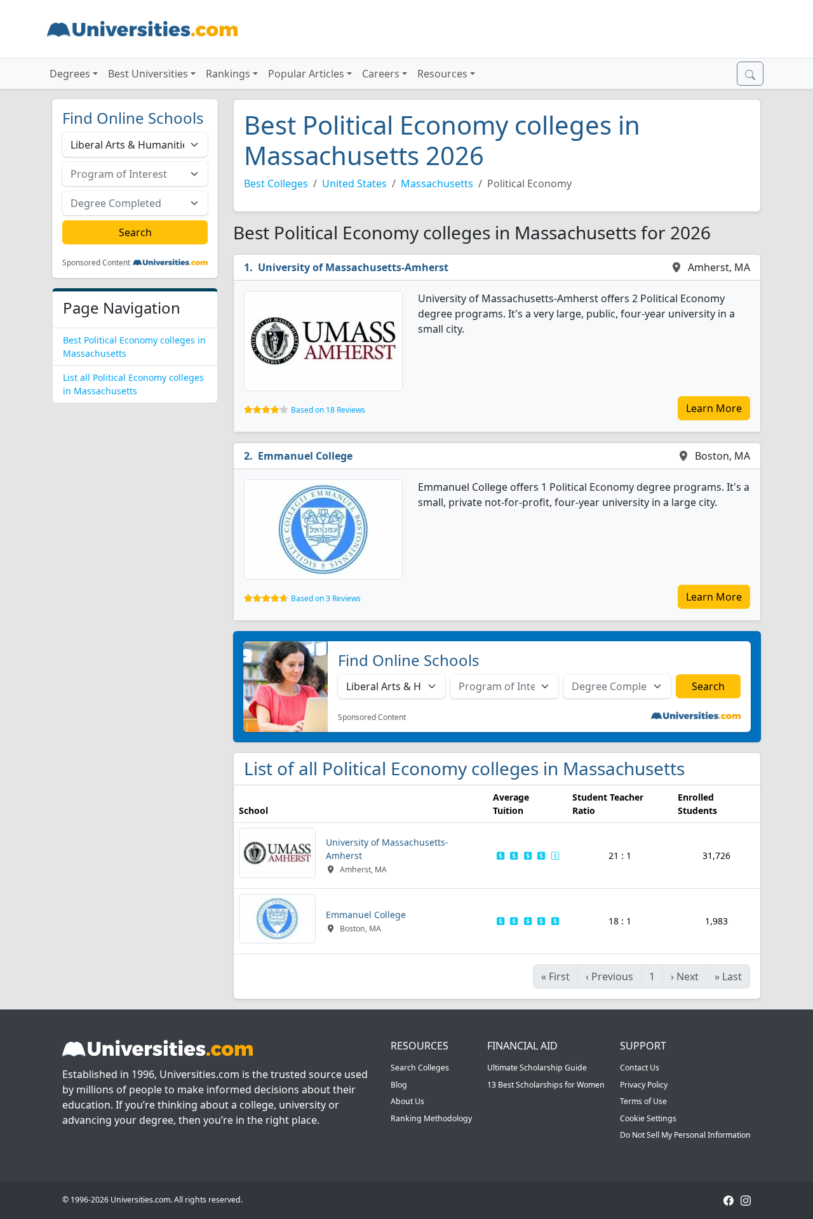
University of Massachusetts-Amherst (353, 267)
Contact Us (639, 1067)
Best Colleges (276, 183)
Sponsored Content (96, 262)
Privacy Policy (644, 1084)
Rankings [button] (228, 74)
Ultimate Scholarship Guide (537, 1067)
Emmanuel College (305, 456)
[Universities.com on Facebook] (728, 1199)
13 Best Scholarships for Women (546, 1084)
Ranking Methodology (431, 1118)
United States (354, 183)
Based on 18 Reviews (328, 409)
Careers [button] (381, 74)
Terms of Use (643, 1101)
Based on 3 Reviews (326, 598)
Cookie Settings (648, 1118)
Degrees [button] (70, 74)
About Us (407, 1101)
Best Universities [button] (148, 74)
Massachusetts (437, 183)
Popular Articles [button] (306, 74)
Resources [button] (442, 74)
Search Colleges (420, 1067)
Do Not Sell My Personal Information (685, 1134)
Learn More (714, 408)
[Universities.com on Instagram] (746, 1199)
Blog (399, 1084)
